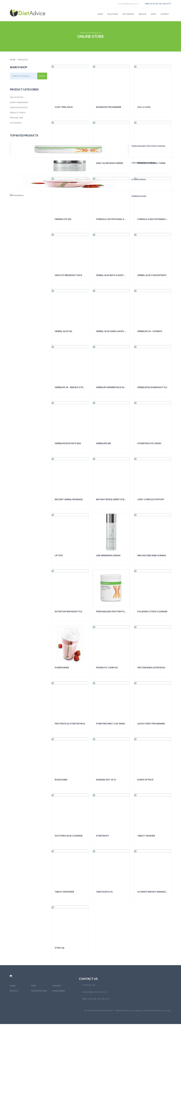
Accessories (16, 123)
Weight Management (19, 102)
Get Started (128, 14)
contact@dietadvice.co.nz (128, 3)
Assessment (58, 991)
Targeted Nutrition (18, 107)
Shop (153, 14)
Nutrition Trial (39, 991)
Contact (164, 14)
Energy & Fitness (18, 113)
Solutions (112, 14)
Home (100, 14)
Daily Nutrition (16, 97)
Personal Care (16, 118)
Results (142, 14)
